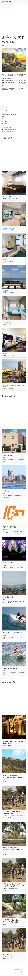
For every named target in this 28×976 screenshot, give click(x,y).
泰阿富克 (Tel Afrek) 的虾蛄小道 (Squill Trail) (13, 813)
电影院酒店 (6, 354)
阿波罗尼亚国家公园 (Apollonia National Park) (12, 777)
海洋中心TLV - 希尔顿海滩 (12, 633)
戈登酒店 (6, 291)
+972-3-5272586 (8, 127)
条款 (11, 969)
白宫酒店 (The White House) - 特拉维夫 (13, 386)
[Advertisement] (14, 20)
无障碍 (15, 969)
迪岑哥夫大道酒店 (8, 197)
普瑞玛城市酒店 (7, 322)
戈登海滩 (6, 491)
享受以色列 (8, 1)
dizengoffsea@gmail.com (10, 129)
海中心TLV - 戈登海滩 (11, 669)
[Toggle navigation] (25, 2)
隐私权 (8, 969)
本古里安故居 (8, 455)
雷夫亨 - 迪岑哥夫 (9, 527)
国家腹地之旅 (8, 954)
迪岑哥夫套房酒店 (8, 228)
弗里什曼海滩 (8, 597)
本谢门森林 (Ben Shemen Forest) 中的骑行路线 (12, 921)
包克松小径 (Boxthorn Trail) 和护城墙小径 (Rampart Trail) (13, 885)
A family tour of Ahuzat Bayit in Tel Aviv (14, 742)
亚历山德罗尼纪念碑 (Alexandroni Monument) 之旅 (13, 850)
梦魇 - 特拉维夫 (8, 563)
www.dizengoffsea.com (9, 131)
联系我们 (19, 969)
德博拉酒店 (6, 259)
